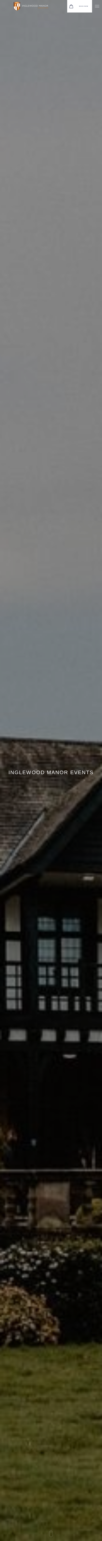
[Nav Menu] (97, 6)
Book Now (83, 6)
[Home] (31, 6)
